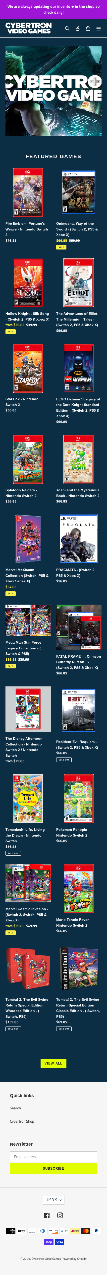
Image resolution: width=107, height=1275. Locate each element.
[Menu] (98, 28)
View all (53, 1063)
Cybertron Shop (22, 1121)
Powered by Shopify (74, 1258)
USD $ (52, 1200)
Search (15, 1108)
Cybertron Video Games (46, 1258)
